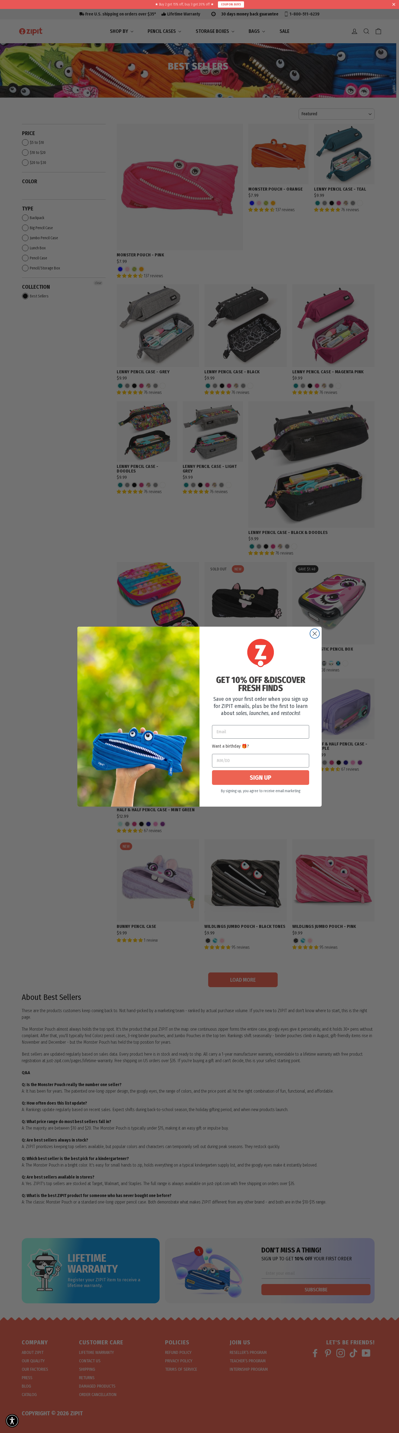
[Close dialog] (314, 633)
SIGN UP (260, 777)
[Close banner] (394, 4)
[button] (12, 1421)
